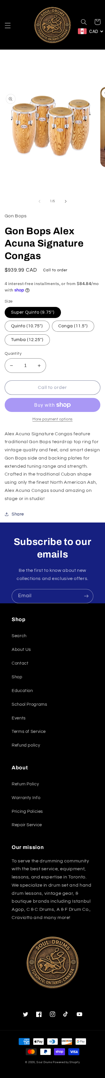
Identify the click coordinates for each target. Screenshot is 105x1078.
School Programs (29, 704)
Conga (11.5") (73, 326)
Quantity (13, 354)
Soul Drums (44, 1062)
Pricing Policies (27, 811)
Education (22, 691)
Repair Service (27, 825)
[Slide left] (39, 201)
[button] (7, 25)
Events (19, 718)
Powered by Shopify (66, 1062)
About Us (21, 649)
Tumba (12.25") (27, 340)
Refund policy (26, 745)
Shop (17, 677)
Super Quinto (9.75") (33, 312)
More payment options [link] (52, 419)
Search (19, 636)
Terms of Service (29, 731)
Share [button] (18, 514)
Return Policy (25, 784)
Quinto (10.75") (27, 326)
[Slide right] (65, 201)
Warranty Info (26, 798)
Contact (20, 663)
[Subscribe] (86, 596)
